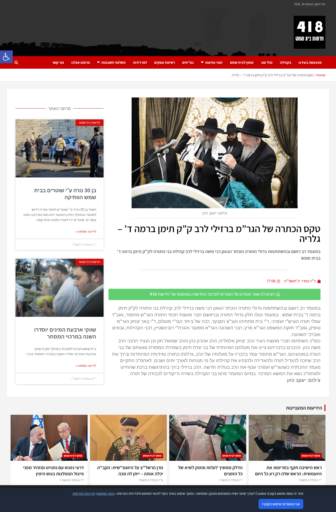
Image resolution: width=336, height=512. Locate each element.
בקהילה (285, 62)
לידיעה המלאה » (86, 231)
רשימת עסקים (164, 62)
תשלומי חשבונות (113, 62)
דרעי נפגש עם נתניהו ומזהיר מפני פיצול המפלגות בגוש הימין (53, 470)
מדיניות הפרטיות (84, 493)
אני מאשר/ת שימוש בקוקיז (281, 504)
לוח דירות (140, 62)
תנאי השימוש (106, 493)
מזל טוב (267, 62)
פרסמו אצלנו (80, 62)
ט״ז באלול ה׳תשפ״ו (150, 480)
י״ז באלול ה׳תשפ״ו (310, 480)
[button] (6, 56)
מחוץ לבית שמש (242, 62)
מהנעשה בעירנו (310, 62)
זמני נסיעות (214, 62)
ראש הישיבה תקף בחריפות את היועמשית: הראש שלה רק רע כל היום (288, 470)
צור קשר (58, 62)
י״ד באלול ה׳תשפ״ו (72, 480)
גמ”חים (188, 62)
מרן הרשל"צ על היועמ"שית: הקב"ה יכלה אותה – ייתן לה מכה (130, 470)
